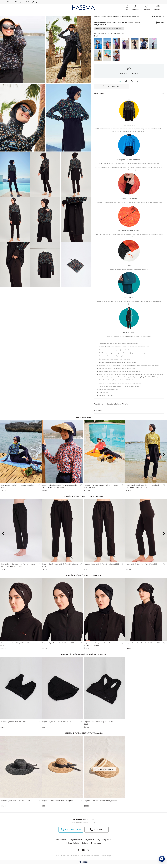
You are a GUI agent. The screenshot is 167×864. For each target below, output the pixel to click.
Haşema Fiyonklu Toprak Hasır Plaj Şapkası (57, 800)
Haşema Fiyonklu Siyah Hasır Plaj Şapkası (15, 800)
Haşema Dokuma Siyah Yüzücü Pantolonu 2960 (101, 564)
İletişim (85, 843)
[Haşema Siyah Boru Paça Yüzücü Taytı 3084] (146, 530)
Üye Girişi (135, 9)
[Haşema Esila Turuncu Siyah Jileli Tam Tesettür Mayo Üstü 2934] (107, 44)
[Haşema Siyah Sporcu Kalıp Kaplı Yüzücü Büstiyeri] (104, 688)
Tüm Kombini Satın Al (112, 86)
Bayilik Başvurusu (104, 840)
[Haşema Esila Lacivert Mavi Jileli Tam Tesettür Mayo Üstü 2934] (144, 44)
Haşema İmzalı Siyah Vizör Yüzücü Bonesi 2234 (143, 643)
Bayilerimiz (89, 840)
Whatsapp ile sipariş (120, 81)
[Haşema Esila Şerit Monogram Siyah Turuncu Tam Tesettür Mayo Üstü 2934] (135, 44)
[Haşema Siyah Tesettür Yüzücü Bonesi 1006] (62, 609)
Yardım (11, 2)
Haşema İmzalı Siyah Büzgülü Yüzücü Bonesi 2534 (16, 644)
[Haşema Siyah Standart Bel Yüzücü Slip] (62, 688)
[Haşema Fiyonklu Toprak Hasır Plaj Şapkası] (62, 767)
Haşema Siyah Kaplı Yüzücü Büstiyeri (13, 722)
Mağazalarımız (76, 840)
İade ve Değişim (72, 843)
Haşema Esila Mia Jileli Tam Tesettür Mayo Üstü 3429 (17, 486)
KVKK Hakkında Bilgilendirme (89, 855)
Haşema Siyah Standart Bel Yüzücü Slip (56, 722)
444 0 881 (98, 830)
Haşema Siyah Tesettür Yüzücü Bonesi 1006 (58, 643)
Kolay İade (21, 2)
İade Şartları (98, 410)
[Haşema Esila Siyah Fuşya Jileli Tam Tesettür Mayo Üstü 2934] (117, 44)
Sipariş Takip (32, 2)
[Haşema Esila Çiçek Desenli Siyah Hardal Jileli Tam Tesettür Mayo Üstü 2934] (98, 55)
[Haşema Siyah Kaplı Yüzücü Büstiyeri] (21, 688)
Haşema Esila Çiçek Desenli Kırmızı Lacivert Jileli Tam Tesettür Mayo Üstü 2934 (59, 486)
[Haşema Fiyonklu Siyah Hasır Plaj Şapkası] (21, 767)
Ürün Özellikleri (99, 93)
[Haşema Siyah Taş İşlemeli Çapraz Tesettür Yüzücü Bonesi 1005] (104, 609)
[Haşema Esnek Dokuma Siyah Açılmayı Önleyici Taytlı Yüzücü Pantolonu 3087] (21, 530)
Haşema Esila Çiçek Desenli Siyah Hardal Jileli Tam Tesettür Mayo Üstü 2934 (142, 486)
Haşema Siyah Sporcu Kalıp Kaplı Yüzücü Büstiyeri (99, 723)
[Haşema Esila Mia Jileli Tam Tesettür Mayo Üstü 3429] (21, 451)
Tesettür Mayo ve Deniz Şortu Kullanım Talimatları (111, 404)
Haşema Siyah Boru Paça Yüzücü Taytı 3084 (142, 564)
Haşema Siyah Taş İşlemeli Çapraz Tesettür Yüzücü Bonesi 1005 (99, 644)
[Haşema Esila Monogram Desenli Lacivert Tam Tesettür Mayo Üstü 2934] (98, 44)
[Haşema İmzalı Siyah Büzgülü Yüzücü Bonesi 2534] (21, 609)
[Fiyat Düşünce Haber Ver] (126, 81)
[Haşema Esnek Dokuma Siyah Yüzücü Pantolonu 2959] (62, 530)
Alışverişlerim (61, 840)
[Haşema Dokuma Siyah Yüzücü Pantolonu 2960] (104, 530)
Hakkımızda (96, 843)
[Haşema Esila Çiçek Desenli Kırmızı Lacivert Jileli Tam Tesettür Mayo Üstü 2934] (117, 55)
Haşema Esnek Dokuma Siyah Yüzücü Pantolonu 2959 (60, 565)
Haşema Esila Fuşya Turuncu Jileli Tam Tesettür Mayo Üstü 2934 (101, 486)
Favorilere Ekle (39, 486)
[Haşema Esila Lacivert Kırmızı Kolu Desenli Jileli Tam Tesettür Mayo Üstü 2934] (153, 44)
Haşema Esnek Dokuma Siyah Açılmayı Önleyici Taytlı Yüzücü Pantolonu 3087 (17, 565)
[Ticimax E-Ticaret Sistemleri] (84, 862)
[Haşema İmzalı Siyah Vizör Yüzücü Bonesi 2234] (146, 609)
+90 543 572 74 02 (73, 830)
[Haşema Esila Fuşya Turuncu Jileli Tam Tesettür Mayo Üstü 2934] (107, 55)
